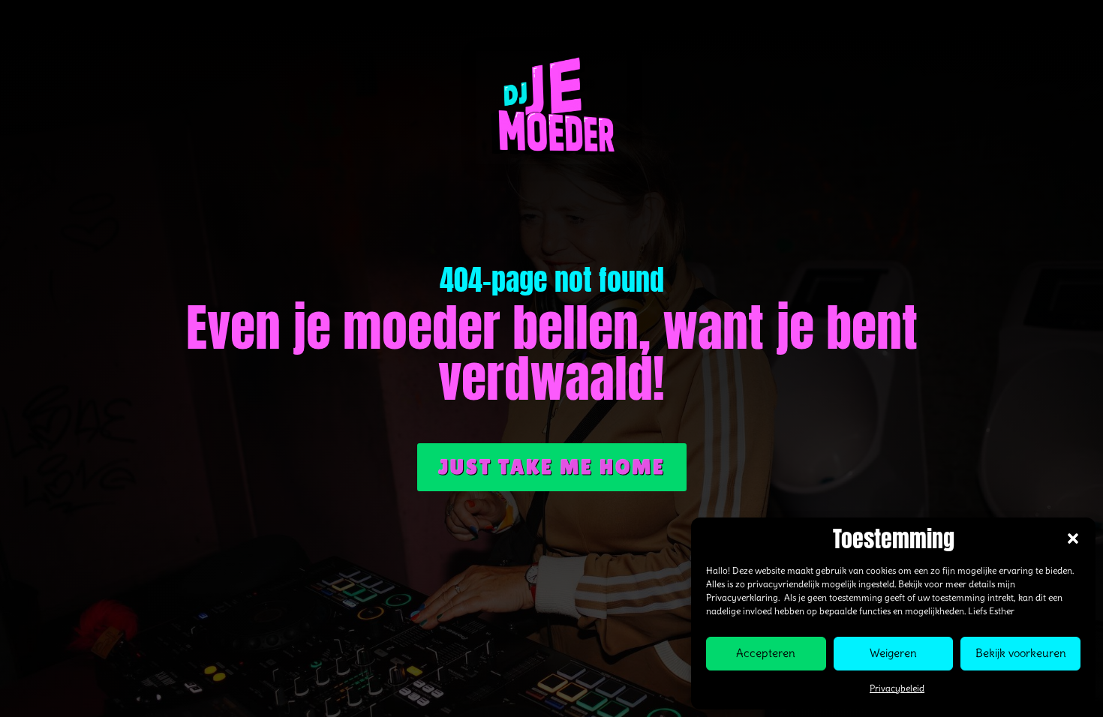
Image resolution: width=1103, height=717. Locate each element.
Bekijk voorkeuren (1020, 653)
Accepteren (765, 653)
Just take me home (552, 466)
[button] (1072, 538)
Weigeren (893, 653)
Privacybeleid (897, 688)
